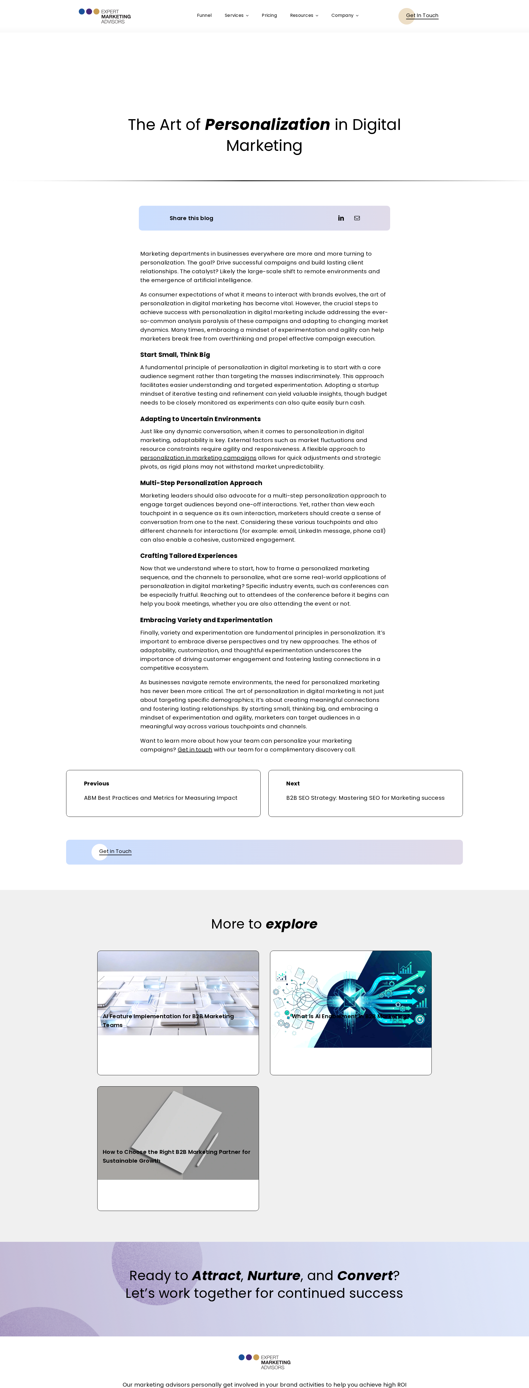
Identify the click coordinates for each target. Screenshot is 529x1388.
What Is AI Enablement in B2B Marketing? (351, 1016)
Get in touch (195, 749)
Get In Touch (422, 15)
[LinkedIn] (341, 218)
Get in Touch (115, 851)
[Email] (357, 218)
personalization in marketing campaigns (198, 458)
